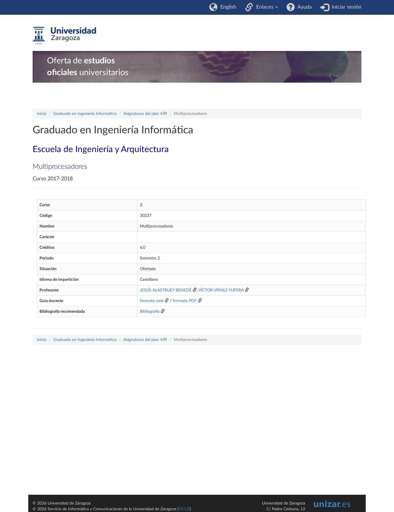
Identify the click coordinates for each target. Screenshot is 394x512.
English (226, 7)
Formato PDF (185, 301)
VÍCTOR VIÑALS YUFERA (221, 290)
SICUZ (184, 509)
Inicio (41, 114)
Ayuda (303, 7)
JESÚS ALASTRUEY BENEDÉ (166, 290)
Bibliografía (150, 312)
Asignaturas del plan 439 (145, 114)
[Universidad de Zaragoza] (64, 36)
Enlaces (264, 7)
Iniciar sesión (345, 7)
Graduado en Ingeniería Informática (85, 114)
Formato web (152, 301)
